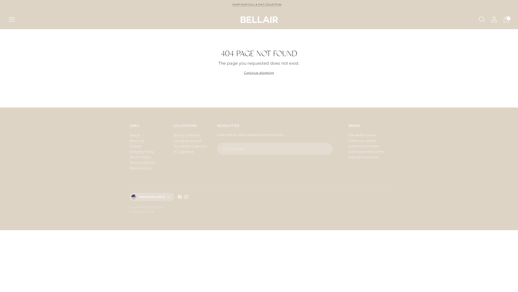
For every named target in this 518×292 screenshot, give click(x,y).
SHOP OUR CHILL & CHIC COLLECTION (257, 4)
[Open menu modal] (11, 19)
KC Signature (183, 152)
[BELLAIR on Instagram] (186, 197)
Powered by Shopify (142, 211)
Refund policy (140, 168)
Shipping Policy (142, 152)
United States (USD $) (152, 196)
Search (135, 135)
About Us (137, 141)
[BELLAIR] (259, 19)
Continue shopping (259, 73)
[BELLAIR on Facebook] (179, 197)
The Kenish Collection (190, 146)
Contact (136, 146)
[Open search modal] (482, 19)
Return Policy (140, 157)
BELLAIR (158, 207)
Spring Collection (186, 135)
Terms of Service (142, 162)
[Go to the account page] (494, 19)
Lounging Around (187, 141)
